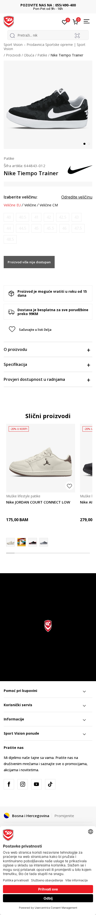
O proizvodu (15, 349)
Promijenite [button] (64, 815)
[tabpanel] (48, 105)
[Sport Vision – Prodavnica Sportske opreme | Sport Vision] (9, 21)
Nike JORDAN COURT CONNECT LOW (38, 502)
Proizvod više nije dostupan (29, 262)
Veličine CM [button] (49, 205)
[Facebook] (9, 784)
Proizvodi (13, 55)
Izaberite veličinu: (20, 197)
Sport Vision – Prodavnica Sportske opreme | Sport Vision (44, 46)
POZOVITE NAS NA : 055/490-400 (48, 5)
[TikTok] (50, 784)
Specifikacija (15, 364)
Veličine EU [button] (12, 205)
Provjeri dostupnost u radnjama (34, 379)
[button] (48, 329)
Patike (42, 55)
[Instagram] (23, 784)
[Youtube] (36, 784)
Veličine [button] (30, 205)
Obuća (29, 55)
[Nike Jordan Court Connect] (21, 542)
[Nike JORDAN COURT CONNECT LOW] (40, 458)
